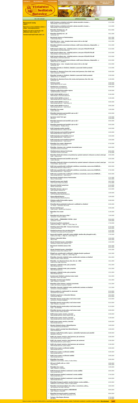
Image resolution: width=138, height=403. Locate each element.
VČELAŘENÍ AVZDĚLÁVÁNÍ (64, 2)
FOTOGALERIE (52, 1)
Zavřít (113, 401)
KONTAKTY (27, 1)
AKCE (55, 15)
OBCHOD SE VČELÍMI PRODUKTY (106, 2)
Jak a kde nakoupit (39, 18)
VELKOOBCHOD (38, 1)
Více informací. (105, 401)
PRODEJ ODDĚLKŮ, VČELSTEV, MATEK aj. (89, 2)
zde (39, 32)
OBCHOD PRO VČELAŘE (75, 2)
